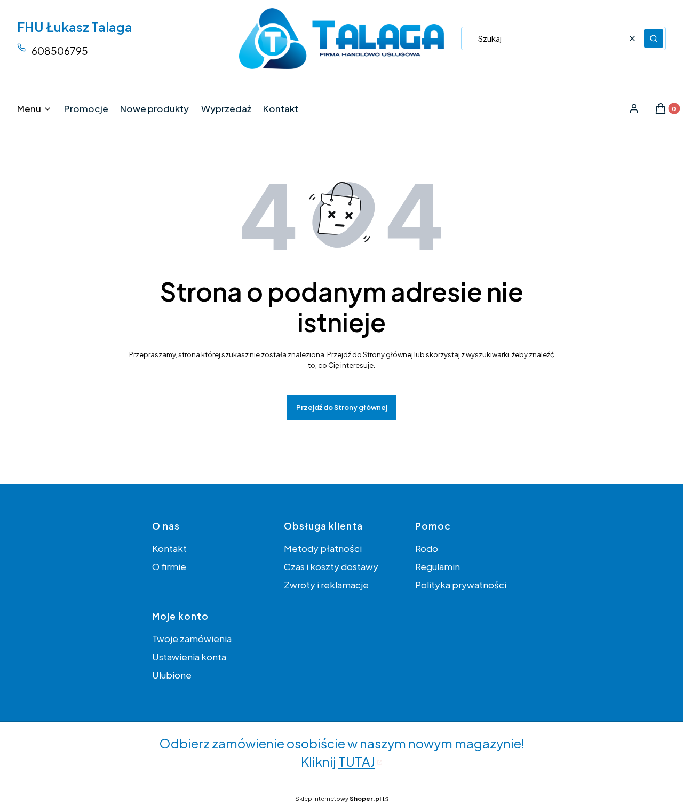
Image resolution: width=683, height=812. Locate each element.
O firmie (169, 566)
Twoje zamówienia (192, 638)
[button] (653, 38)
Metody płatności (323, 548)
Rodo (426, 548)
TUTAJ (356, 761)
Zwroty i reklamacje (326, 584)
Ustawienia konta (189, 657)
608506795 (59, 50)
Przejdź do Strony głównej (341, 407)
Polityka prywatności (460, 584)
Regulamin (437, 566)
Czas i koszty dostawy (331, 566)
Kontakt (169, 548)
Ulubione (172, 675)
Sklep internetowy (338, 798)
